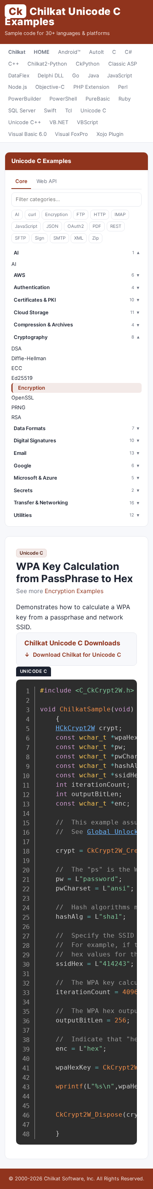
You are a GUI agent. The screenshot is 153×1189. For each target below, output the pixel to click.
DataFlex (18, 75)
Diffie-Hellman (28, 358)
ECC (16, 368)
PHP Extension (91, 87)
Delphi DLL (51, 75)
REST (115, 226)
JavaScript (119, 75)
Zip (95, 238)
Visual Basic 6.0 (27, 134)
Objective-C (50, 87)
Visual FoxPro (71, 134)
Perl (123, 87)
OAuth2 (75, 226)
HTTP (100, 214)
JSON (52, 226)
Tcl (68, 110)
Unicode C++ (24, 122)
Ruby (124, 98)
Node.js (17, 87)
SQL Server (22, 110)
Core (21, 181)
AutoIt (96, 52)
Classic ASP (122, 63)
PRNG (18, 407)
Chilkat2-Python (47, 63)
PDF (97, 226)
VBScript (87, 122)
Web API (46, 181)
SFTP (20, 238)
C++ (13, 63)
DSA (16, 348)
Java (93, 75)
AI (17, 214)
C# (128, 52)
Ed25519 (22, 378)
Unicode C (93, 110)
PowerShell (63, 98)
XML (78, 238)
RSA (16, 417)
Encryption (56, 214)
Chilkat (17, 52)
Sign (39, 238)
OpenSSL (22, 397)
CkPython (88, 63)
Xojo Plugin (110, 134)
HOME (41, 52)
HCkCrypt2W (75, 728)
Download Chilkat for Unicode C (77, 654)
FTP (80, 214)
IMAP (120, 214)
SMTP (59, 238)
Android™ (69, 52)
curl (32, 214)
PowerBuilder (24, 98)
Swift (50, 110)
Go (75, 75)
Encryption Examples (74, 591)
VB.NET (58, 122)
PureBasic (98, 98)
